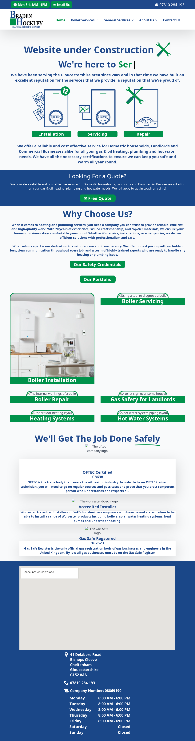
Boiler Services (82, 20)
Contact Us (171, 20)
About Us (146, 20)
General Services (117, 20)
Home (60, 20)
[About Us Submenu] (157, 20)
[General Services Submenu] (133, 20)
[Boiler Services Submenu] (97, 20)
